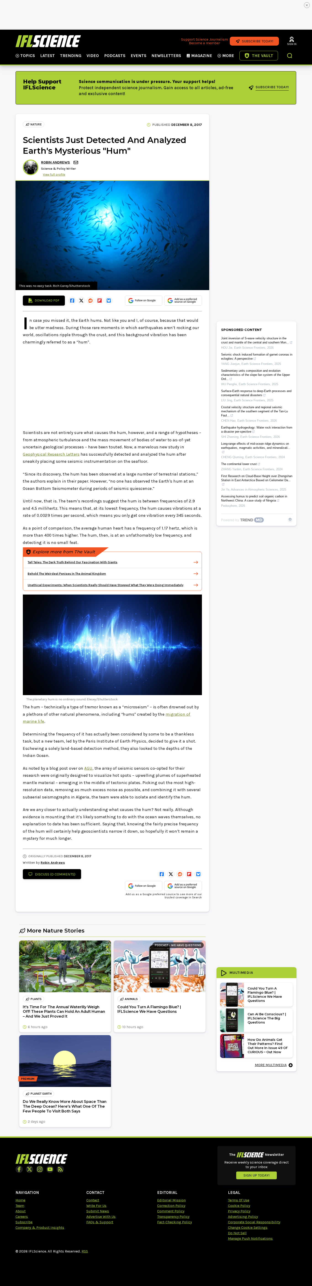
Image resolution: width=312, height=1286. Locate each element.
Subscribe (24, 1222)
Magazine (201, 55)
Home (20, 1200)
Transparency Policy (173, 1216)
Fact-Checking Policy (174, 1222)
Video (93, 55)
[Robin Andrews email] (76, 162)
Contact (92, 1200)
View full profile (54, 175)
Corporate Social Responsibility (254, 1222)
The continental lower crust (239, 464)
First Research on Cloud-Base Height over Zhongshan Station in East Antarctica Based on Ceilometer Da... (256, 478)
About (21, 1211)
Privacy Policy (239, 1211)
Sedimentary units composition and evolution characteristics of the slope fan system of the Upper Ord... (255, 375)
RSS (85, 1251)
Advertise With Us (101, 1216)
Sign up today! (256, 1175)
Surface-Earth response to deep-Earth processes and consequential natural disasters (256, 393)
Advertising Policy (243, 1216)
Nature (36, 124)
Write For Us (96, 1205)
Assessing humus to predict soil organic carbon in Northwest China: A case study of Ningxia (254, 498)
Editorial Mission (171, 1200)
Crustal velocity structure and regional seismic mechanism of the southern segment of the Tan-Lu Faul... (254, 411)
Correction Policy (171, 1205)
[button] (290, 56)
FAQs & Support (99, 1222)
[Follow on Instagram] (39, 1169)
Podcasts (114, 55)
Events (138, 55)
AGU (88, 768)
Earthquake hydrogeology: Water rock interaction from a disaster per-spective (256, 429)
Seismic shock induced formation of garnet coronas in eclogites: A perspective (256, 356)
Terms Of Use (238, 1200)
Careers (22, 1216)
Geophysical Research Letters (51, 454)
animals (131, 999)
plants (36, 999)
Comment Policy (170, 1211)
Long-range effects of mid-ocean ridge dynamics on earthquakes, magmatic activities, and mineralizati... (255, 445)
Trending (70, 55)
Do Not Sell (237, 1233)
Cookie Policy (239, 1205)
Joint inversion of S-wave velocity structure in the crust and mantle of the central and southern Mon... (255, 340)
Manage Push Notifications (250, 1238)
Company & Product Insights (40, 1227)
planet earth (41, 1093)
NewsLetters (166, 55)
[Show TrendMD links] (290, 519)
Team (20, 1205)
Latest (47, 55)
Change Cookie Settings (247, 1227)
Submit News (97, 1211)
